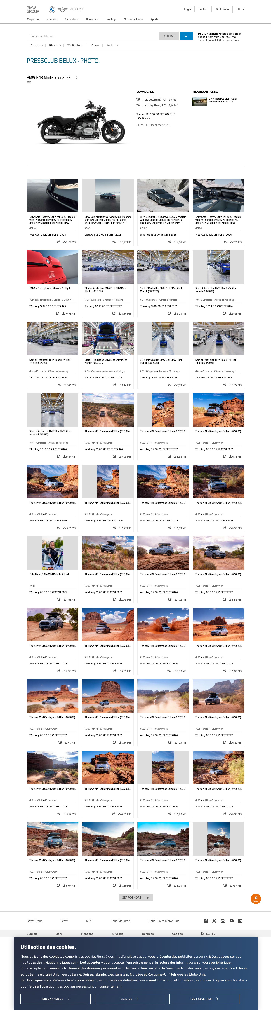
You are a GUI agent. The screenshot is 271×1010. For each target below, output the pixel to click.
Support (32, 934)
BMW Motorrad (120, 921)
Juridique (118, 934)
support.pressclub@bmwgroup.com (218, 40)
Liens (59, 934)
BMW (64, 921)
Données (148, 934)
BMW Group (34, 921)
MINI (89, 921)
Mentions (87, 934)
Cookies (177, 934)
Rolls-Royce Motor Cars (164, 921)
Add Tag (169, 36)
